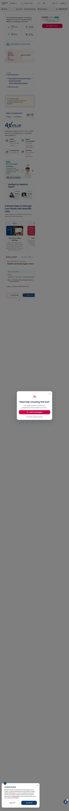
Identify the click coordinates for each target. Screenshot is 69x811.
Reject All (12, 803)
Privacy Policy (15, 796)
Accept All (29, 803)
